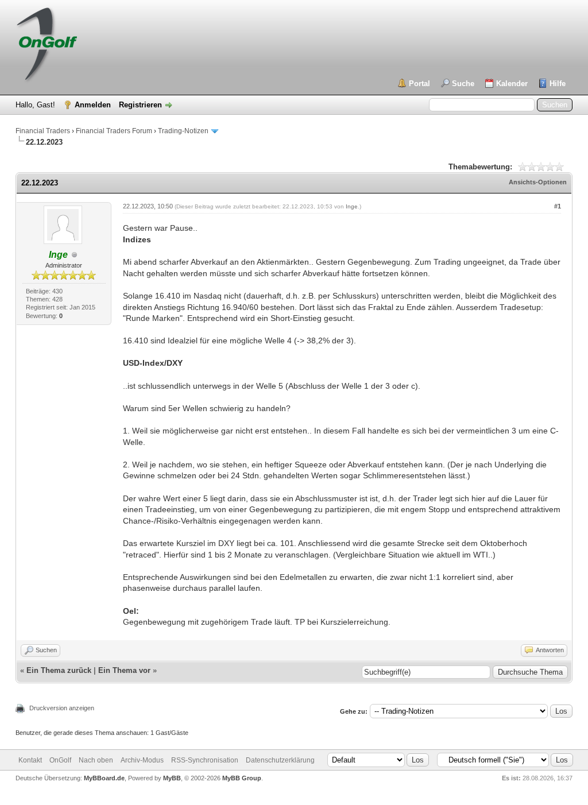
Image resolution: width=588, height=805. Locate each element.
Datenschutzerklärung (280, 760)
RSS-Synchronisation (204, 760)
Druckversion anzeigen (61, 708)
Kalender (512, 83)
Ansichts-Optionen (538, 182)
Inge (352, 206)
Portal (419, 83)
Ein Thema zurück (58, 670)
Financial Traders (43, 131)
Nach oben (96, 760)
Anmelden (93, 104)
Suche (463, 83)
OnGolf (60, 760)
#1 (557, 206)
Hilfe (558, 83)
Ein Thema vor (124, 670)
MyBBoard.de (104, 778)
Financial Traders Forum (114, 131)
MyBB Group (241, 778)
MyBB (172, 778)
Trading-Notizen (183, 131)
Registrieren (140, 104)
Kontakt (30, 760)
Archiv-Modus (142, 760)
